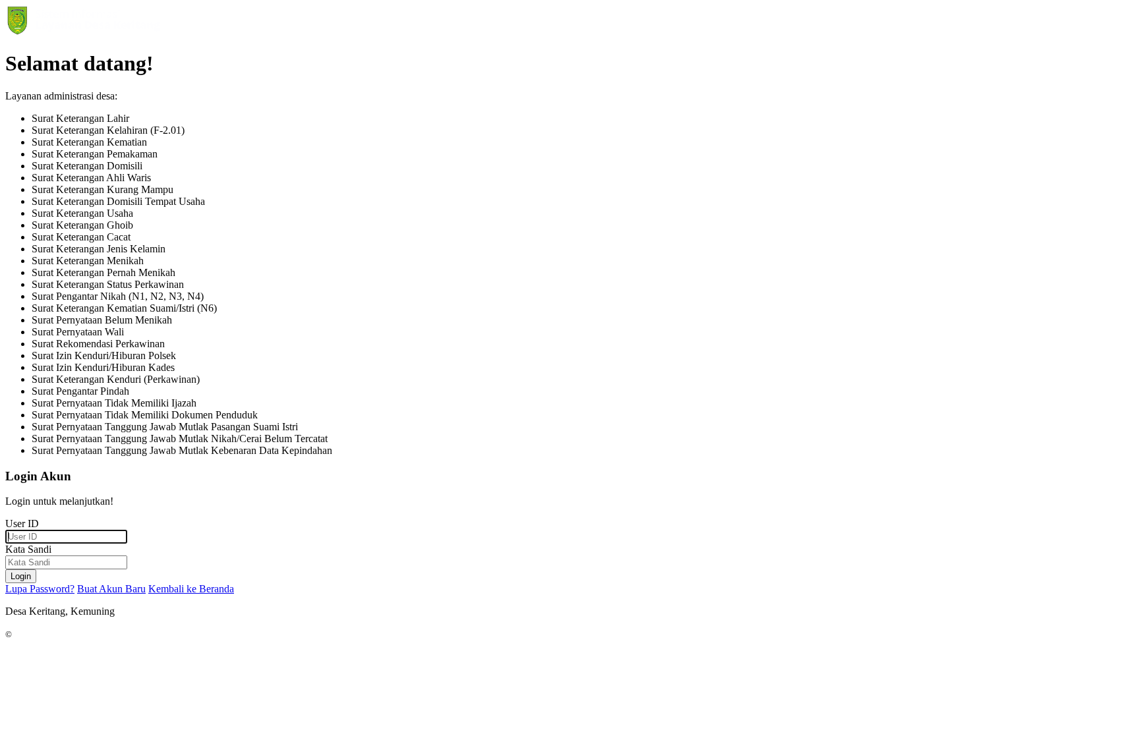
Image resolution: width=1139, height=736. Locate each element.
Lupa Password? (39, 588)
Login (21, 576)
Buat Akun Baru (111, 588)
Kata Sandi (28, 549)
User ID (22, 523)
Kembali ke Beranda (191, 588)
